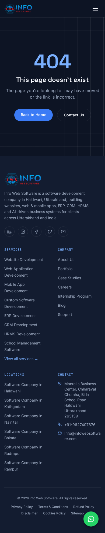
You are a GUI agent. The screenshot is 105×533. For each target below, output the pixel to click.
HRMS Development (22, 334)
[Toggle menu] (95, 8)
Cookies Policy (54, 513)
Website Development (23, 259)
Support (65, 314)
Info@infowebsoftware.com (82, 436)
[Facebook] (36, 232)
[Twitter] (50, 232)
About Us (66, 259)
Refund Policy (83, 507)
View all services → (21, 358)
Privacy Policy (22, 507)
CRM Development (20, 324)
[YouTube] (63, 232)
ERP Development (20, 315)
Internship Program (75, 296)
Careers (65, 287)
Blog (62, 305)
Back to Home (33, 114)
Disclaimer (29, 513)
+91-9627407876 (80, 424)
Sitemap (77, 513)
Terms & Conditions (53, 507)
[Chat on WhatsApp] (91, 519)
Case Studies (69, 278)
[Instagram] (23, 232)
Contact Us (74, 115)
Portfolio (65, 268)
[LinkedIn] (9, 232)
